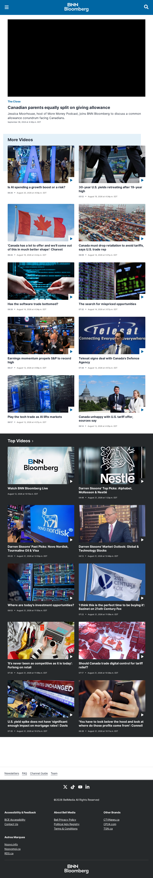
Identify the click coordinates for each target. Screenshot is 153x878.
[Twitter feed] (65, 787)
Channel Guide (39, 773)
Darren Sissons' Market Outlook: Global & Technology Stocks (109, 548)
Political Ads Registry (66, 824)
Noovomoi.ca (12, 848)
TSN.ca (108, 828)
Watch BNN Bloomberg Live (28, 488)
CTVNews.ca (111, 819)
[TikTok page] (73, 787)
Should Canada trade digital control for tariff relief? (111, 665)
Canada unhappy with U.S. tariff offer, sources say (106, 419)
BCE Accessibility (14, 819)
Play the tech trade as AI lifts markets (35, 417)
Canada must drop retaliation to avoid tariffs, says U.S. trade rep (111, 247)
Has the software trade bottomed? (33, 304)
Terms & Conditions (65, 828)
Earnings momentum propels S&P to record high (39, 360)
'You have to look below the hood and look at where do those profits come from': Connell (111, 723)
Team (54, 773)
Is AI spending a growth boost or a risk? (36, 187)
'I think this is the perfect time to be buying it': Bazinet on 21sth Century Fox (112, 607)
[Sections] (6, 7)
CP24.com (110, 824)
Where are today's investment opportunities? (41, 605)
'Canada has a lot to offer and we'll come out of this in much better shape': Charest (40, 247)
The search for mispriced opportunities (107, 304)
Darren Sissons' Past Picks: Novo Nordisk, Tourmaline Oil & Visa (38, 548)
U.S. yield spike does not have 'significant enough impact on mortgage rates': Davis (38, 723)
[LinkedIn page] (87, 787)
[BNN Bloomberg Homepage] (77, 7)
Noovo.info (11, 844)
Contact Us (11, 824)
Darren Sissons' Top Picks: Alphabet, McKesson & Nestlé (105, 490)
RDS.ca (8, 853)
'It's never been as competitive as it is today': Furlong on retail (40, 665)
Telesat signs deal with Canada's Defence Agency (109, 360)
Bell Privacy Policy (65, 819)
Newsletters (11, 773)
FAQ (24, 773)
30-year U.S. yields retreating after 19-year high (110, 189)
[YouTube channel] (80, 787)
